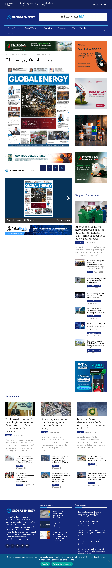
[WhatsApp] (62, 168)
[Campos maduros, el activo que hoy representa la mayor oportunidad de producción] (45, 535)
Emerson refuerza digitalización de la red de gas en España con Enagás (95, 344)
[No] (108, 560)
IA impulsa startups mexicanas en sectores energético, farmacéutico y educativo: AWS (61, 477)
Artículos (9, 435)
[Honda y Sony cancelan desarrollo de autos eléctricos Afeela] (80, 295)
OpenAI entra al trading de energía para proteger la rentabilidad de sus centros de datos (91, 551)
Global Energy (18, 170)
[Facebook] (90, 4)
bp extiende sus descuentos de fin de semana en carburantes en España (91, 424)
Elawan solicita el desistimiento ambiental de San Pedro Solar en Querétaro (90, 542)
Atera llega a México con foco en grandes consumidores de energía (54, 424)
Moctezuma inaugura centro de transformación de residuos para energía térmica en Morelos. (95, 265)
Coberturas (79, 242)
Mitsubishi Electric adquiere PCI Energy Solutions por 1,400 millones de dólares (24, 459)
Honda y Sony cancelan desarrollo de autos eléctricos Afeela (96, 295)
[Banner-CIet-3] (91, 108)
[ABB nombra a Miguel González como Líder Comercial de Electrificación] (80, 325)
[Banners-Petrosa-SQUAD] (91, 182)
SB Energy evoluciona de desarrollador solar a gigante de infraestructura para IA (61, 525)
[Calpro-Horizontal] (38, 164)
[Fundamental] (73, 17)
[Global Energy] (7, 170)
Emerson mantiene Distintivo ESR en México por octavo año (96, 311)
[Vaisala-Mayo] (91, 71)
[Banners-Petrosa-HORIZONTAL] (38, 53)
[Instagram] (94, 4)
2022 (31, 55)
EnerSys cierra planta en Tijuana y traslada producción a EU (96, 280)
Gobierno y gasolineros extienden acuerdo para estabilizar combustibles (25, 477)
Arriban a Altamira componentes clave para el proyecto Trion (97, 458)
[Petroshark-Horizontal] (38, 236)
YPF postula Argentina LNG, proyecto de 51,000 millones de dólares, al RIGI (89, 523)
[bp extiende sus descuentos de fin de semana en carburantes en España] (92, 409)
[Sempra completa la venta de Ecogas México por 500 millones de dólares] (45, 458)
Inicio (7, 55)
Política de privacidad (62, 564)
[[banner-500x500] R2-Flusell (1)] (91, 145)
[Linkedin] (97, 4)
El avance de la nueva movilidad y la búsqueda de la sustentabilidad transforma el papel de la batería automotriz (90, 232)
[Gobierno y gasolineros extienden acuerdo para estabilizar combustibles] (9, 475)
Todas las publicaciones (19, 55)
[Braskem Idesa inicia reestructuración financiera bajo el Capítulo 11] (45, 514)
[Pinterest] (55, 168)
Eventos (90, 272)
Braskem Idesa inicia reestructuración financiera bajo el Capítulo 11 (60, 514)
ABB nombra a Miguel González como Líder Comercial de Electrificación (96, 327)
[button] (104, 30)
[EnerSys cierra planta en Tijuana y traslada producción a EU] (80, 280)
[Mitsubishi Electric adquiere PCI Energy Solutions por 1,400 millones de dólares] (9, 458)
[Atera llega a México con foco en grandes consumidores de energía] (56, 409)
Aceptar (45, 564)
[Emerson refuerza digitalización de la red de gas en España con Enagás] (80, 342)
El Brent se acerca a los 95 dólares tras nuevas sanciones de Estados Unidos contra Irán (97, 476)
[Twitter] (101, 4)
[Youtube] (105, 4)
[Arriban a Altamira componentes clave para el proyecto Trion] (81, 458)
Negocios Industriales (94, 285)
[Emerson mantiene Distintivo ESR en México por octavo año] (80, 310)
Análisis (19, 485)
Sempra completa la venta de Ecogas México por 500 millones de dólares (60, 459)
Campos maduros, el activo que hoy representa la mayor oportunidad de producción (60, 536)
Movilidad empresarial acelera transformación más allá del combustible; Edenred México (89, 514)
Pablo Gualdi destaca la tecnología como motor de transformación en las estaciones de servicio (19, 425)
